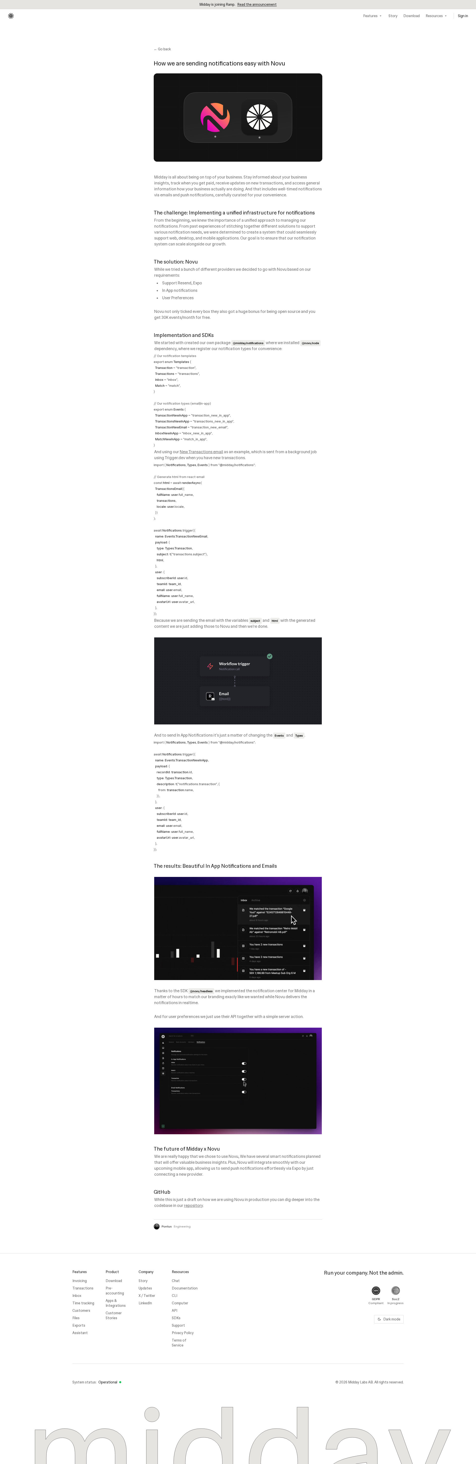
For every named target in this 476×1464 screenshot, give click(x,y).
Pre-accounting (115, 1290)
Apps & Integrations (116, 1303)
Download (411, 16)
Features (370, 16)
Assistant (80, 1333)
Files (76, 1318)
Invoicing (79, 1281)
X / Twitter (147, 1295)
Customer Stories (114, 1315)
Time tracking (83, 1303)
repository (193, 1205)
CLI (174, 1295)
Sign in (463, 16)
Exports (78, 1325)
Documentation (184, 1288)
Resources (434, 16)
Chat (176, 1281)
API (174, 1310)
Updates (145, 1288)
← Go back (162, 49)
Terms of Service (179, 1342)
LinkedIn (145, 1303)
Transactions (82, 1288)
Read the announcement (257, 4)
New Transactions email (201, 451)
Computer (180, 1303)
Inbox (76, 1295)
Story (392, 16)
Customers (81, 1310)
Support (178, 1325)
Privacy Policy (183, 1333)
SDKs (176, 1318)
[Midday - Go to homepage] (11, 16)
